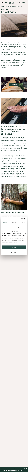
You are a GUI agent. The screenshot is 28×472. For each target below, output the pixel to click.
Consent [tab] (5, 222)
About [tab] (23, 222)
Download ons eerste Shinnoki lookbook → (13, 470)
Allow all (14, 247)
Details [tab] (14, 222)
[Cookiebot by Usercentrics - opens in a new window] (20, 219)
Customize (13, 252)
